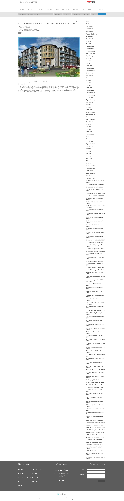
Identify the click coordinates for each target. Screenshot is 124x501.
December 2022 (90, 112)
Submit (101, 481)
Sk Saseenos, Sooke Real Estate (94, 387)
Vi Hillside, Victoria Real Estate (94, 435)
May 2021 (88, 153)
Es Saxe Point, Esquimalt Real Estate (95, 240)
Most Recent (89, 36)
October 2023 (89, 97)
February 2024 (90, 90)
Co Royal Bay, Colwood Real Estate (95, 193)
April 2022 (88, 129)
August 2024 (89, 75)
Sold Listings (89, 31)
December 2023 (90, 92)
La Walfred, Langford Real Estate (95, 267)
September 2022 (90, 119)
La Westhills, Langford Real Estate (95, 270)
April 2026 (88, 43)
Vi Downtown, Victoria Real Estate (95, 425)
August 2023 (89, 102)
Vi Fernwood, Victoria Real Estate (95, 432)
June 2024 (88, 80)
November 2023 (90, 95)
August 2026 (89, 39)
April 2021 (88, 156)
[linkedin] (63, 480)
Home (22, 9)
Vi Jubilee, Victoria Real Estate (94, 439)
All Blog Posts (90, 24)
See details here (22, 84)
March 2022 (89, 131)
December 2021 (90, 139)
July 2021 (88, 148)
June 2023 (88, 107)
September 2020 (90, 173)
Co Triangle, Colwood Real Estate (95, 195)
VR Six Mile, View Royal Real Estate (95, 451)
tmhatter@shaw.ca (61, 470)
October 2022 (89, 117)
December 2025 (90, 48)
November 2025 (90, 51)
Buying (21, 473)
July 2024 (88, 78)
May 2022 (88, 126)
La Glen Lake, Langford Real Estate (95, 251)
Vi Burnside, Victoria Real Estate (94, 420)
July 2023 (88, 104)
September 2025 (90, 53)
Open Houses (89, 28)
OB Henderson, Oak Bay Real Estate (95, 310)
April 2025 (88, 63)
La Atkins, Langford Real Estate (94, 242)
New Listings (89, 26)
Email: (83, 472)
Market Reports (62, 9)
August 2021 (89, 146)
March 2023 (89, 109)
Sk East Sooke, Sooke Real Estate (95, 382)
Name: (83, 469)
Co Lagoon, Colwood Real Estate (95, 184)
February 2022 (90, 134)
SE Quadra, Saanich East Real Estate (95, 370)
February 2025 (90, 68)
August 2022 (89, 122)
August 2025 (89, 56)
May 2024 (88, 82)
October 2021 (89, 141)
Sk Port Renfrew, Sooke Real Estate (95, 385)
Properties (36, 469)
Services (75, 9)
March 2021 (89, 158)
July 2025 (88, 58)
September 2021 (90, 144)
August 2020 (89, 175)
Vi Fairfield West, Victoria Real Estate (95, 430)
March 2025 (89, 65)
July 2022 (88, 124)
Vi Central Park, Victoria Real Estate (95, 422)
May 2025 (88, 61)
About (34, 481)
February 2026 (90, 46)
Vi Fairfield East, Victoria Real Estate (95, 427)
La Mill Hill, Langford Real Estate (94, 261)
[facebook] (60, 480)
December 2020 (90, 165)
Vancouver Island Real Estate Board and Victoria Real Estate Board (75, 497)
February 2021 (90, 161)
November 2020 (90, 168)
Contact (99, 9)
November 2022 (90, 114)
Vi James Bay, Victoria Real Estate (95, 437)
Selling (35, 473)
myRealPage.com (62, 494)
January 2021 (89, 163)
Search (102, 14)
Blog (83, 9)
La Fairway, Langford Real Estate (95, 248)
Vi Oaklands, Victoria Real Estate (94, 444)
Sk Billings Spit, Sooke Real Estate (95, 380)
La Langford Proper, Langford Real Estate (31, 30)
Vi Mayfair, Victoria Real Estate (94, 442)
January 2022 (89, 136)
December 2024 (90, 70)
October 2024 (90, 73)
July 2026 (88, 41)
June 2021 (88, 151)
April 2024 (88, 85)
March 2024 (89, 87)
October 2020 (90, 170)
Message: (82, 474)
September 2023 (90, 100)
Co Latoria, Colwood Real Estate (94, 187)
